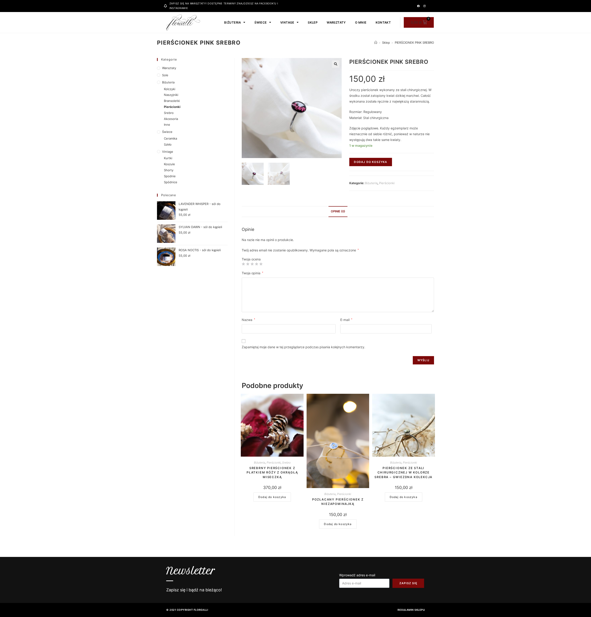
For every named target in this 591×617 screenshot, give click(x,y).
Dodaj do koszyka (370, 162)
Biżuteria (232, 22)
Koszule (169, 164)
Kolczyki (169, 89)
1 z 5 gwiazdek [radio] (243, 264)
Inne (167, 124)
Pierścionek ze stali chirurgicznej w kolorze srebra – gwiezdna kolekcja (403, 472)
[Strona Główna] (375, 42)
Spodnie (170, 176)
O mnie (360, 22)
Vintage (287, 22)
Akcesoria (171, 119)
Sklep (312, 22)
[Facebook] (418, 6)
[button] (335, 64)
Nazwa (248, 320)
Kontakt (383, 22)
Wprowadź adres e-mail (357, 575)
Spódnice (170, 182)
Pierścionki (387, 183)
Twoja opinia (252, 273)
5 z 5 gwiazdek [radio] (260, 264)
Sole (165, 75)
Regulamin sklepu (411, 609)
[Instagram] (424, 6)
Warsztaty (336, 22)
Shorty (168, 170)
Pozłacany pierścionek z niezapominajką (338, 502)
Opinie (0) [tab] (338, 211)
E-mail (346, 320)
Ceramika (170, 138)
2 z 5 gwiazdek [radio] (247, 264)
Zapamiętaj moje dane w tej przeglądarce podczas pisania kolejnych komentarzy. (303, 347)
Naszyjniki (171, 95)
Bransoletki (172, 101)
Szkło (168, 144)
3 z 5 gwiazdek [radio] (252, 264)
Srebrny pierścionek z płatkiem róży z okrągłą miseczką (272, 472)
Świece (260, 22)
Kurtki (168, 158)
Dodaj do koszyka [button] (272, 497)
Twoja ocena (251, 259)
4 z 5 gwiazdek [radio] (256, 264)
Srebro (286, 462)
